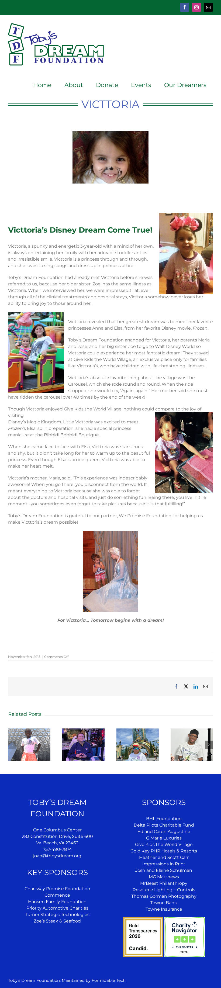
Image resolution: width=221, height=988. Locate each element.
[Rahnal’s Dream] (192, 731)
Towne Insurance (164, 909)
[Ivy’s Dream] (29, 731)
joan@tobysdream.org (57, 855)
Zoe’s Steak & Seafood (57, 921)
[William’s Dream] (83, 731)
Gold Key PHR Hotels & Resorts (163, 851)
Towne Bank (163, 902)
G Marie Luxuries (164, 838)
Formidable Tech (109, 980)
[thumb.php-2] (110, 133)
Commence (57, 895)
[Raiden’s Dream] (137, 731)
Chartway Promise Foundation (57, 888)
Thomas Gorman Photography (163, 896)
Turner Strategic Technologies (57, 914)
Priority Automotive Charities (57, 908)
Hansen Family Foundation (57, 901)
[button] (12, 745)
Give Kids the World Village (164, 844)
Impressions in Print (163, 863)
